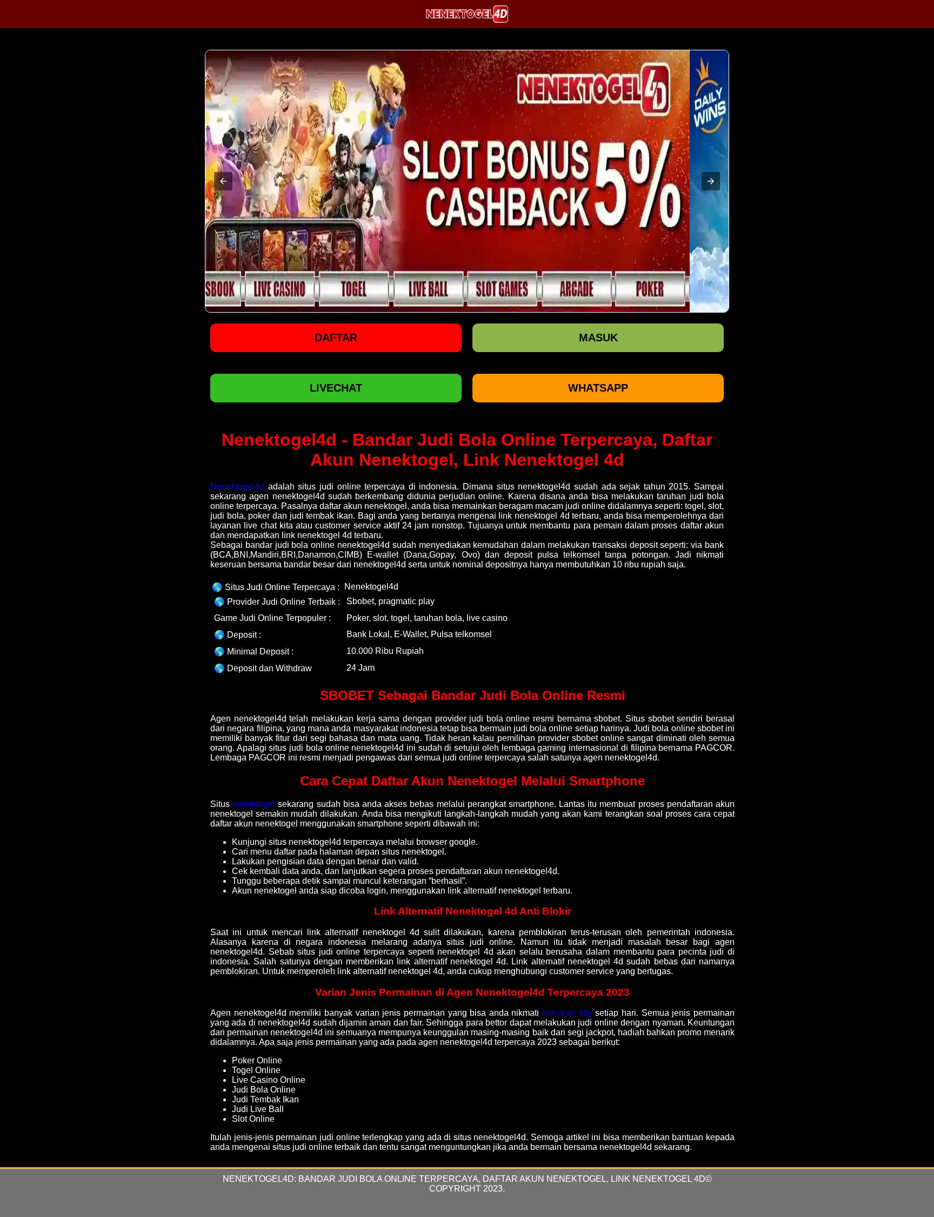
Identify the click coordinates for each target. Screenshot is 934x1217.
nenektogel (253, 804)
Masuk (598, 337)
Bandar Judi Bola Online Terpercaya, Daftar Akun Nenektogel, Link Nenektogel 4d (501, 1178)
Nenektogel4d (237, 486)
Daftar (336, 337)
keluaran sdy (567, 1012)
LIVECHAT (336, 388)
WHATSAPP (598, 388)
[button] (223, 181)
